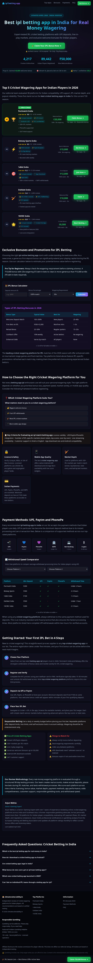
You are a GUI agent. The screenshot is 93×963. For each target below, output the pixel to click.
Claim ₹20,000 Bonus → (79, 959)
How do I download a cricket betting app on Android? (46, 857)
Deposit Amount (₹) (11, 290)
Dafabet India (37, 910)
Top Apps (47, 3)
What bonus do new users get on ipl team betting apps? (46, 870)
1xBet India (36, 907)
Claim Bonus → (78, 118)
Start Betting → (80, 223)
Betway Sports (38, 904)
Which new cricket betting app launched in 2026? (46, 876)
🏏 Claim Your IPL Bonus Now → (46, 45)
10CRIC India (37, 914)
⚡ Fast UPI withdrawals (16, 413)
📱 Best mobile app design (16, 424)
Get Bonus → (84, 3)
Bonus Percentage (35, 290)
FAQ (73, 3)
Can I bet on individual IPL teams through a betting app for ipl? (46, 882)
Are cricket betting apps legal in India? (46, 863)
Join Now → (81, 172)
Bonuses (57, 3)
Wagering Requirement (60, 290)
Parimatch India (38, 901)
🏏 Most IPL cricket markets (17, 418)
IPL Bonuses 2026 (69, 901)
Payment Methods (69, 904)
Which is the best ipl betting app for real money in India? (46, 851)
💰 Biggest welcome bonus (17, 408)
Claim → (81, 197)
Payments (66, 3)
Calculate (81, 294)
